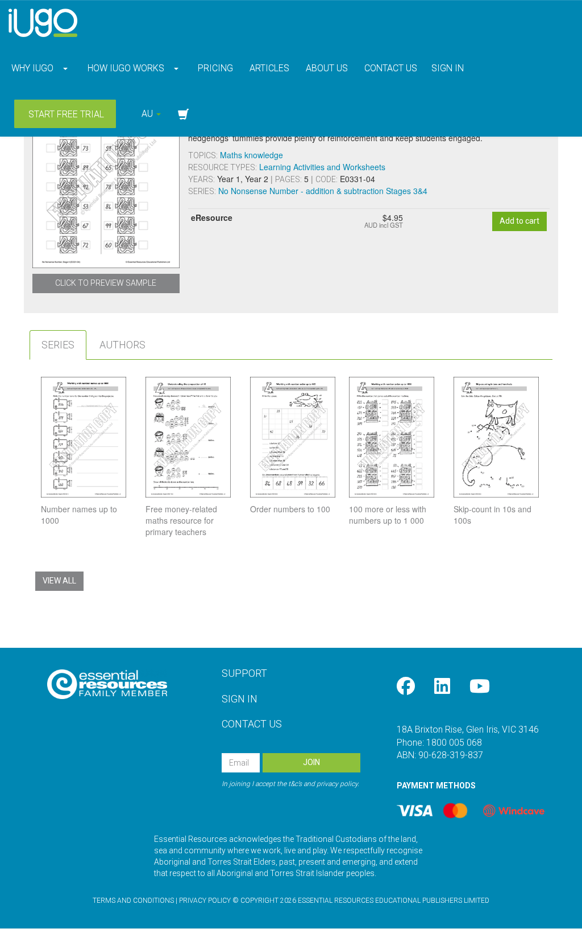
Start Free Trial (65, 114)
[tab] (58, 345)
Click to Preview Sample (105, 282)
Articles (268, 68)
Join (311, 762)
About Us (326, 68)
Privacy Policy (205, 901)
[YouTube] (479, 686)
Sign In (239, 699)
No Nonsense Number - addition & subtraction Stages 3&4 (322, 190)
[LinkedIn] (442, 686)
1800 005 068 (454, 742)
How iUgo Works (126, 68)
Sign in (447, 68)
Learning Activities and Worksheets (322, 166)
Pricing (214, 68)
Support (244, 673)
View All (59, 580)
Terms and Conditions (133, 901)
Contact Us (389, 68)
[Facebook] (406, 686)
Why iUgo (32, 68)
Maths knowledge (251, 155)
